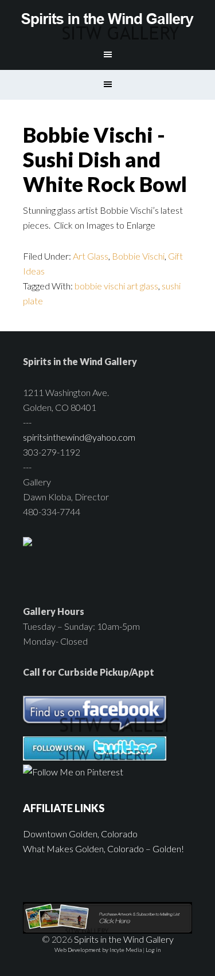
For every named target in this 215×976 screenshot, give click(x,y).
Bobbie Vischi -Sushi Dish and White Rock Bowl (105, 159)
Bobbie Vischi (138, 255)
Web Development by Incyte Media (98, 949)
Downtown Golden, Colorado (80, 833)
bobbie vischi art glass (116, 285)
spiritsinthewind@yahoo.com (79, 437)
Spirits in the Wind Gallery (108, 20)
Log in (153, 949)
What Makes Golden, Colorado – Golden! (103, 848)
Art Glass (90, 255)
